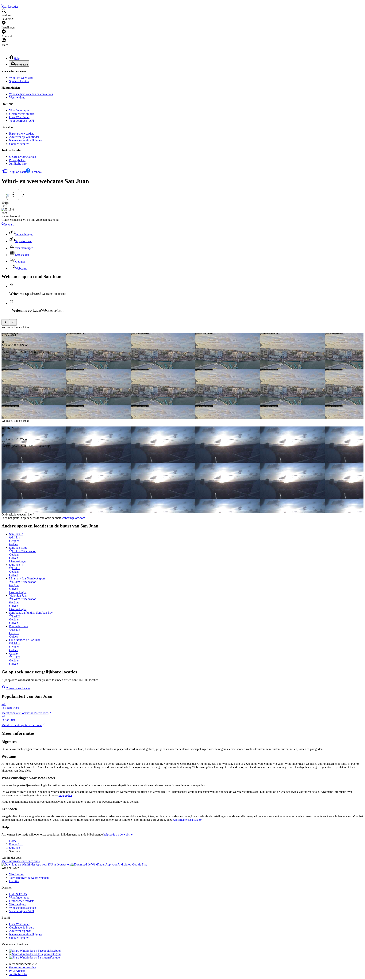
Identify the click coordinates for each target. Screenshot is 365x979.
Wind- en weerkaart (21, 77)
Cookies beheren (19, 143)
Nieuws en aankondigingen (25, 140)
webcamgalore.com (73, 517)
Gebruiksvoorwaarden (22, 156)
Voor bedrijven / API (21, 120)
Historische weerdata (21, 133)
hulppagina (65, 795)
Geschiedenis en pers (21, 113)
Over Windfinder (19, 117)
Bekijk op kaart (16, 171)
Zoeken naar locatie (18, 688)
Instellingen (21, 64)
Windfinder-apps (19, 110)
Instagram (55, 954)
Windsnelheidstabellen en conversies (31, 94)
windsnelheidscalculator (187, 819)
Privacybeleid (17, 160)
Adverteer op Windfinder (24, 137)
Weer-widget (17, 97)
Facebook (36, 171)
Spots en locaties (19, 81)
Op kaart (8, 224)
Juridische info (18, 163)
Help (17, 58)
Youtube (55, 957)
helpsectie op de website (118, 834)
